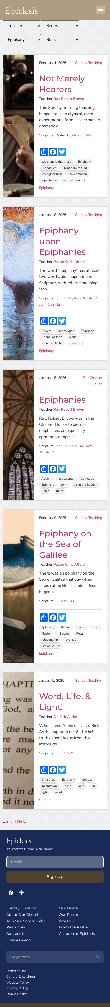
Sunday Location (21, 908)
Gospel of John (51, 337)
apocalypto (66, 478)
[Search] (98, 957)
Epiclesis (21, 10)
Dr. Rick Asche (65, 716)
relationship (49, 640)
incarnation (49, 786)
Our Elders (68, 908)
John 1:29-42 (49, 304)
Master (46, 633)
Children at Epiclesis (77, 933)
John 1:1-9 (63, 298)
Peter (74, 343)
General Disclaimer (20, 976)
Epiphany (84, 162)
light (44, 792)
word (58, 792)
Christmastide (50, 799)
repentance (49, 180)
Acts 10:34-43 (85, 298)
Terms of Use (16, 971)
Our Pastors (69, 914)
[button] (100, 10)
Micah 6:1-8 (81, 135)
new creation (78, 174)
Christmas (48, 780)
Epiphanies (62, 400)
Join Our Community (25, 921)
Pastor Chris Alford (69, 261)
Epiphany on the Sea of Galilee (65, 544)
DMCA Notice (16, 994)
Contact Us (16, 933)
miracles (63, 633)
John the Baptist (52, 343)
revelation (71, 640)
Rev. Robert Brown (68, 98)
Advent (46, 331)
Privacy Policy (17, 988)
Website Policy (17, 982)
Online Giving (18, 940)
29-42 (79, 446)
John (64, 485)
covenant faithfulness (56, 162)
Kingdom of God (75, 168)
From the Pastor (74, 927)
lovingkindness (51, 174)
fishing (66, 627)
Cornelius (87, 478)
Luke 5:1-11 (64, 600)
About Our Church (22, 914)
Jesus (72, 337)
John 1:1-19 (64, 753)
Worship (66, 921)
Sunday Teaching (88, 62)
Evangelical (49, 168)
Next (21, 821)
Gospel (87, 780)
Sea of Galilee (50, 646)
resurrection (71, 180)
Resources (15, 927)
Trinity (60, 491)
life (93, 786)
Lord (95, 627)
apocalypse (66, 331)
